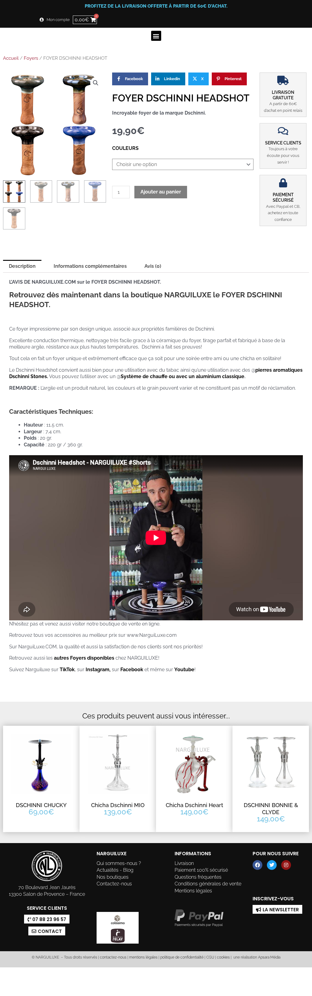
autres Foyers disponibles (83, 658)
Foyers (31, 58)
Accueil (11, 58)
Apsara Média (269, 957)
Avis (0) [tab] (152, 266)
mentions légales (143, 957)
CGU (210, 957)
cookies (223, 957)
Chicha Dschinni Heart (194, 805)
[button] (156, 36)
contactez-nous (112, 957)
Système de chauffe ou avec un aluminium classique (182, 376)
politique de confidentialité (182, 957)
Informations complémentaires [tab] (90, 266)
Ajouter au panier (160, 192)
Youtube (184, 669)
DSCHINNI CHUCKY (41, 805)
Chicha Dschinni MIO (117, 805)
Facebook (131, 669)
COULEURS (125, 148)
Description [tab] (22, 266)
